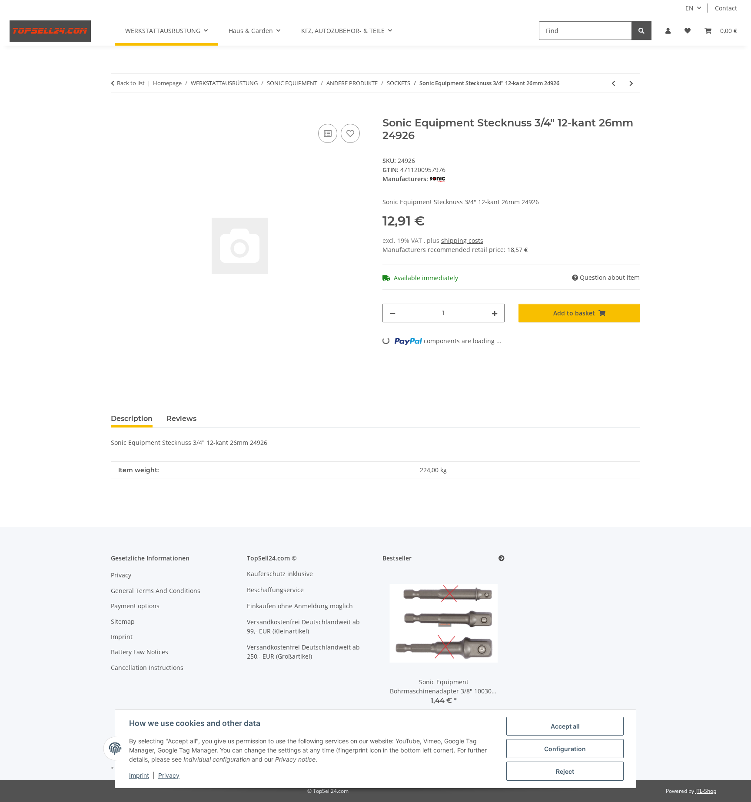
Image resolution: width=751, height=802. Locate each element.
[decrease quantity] (392, 313)
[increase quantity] (494, 313)
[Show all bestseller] (501, 558)
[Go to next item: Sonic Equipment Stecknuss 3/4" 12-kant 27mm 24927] (631, 83)
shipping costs (462, 240)
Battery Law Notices (139, 652)
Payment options (135, 606)
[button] (668, 31)
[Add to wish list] (350, 133)
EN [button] (689, 8)
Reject (565, 771)
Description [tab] (132, 418)
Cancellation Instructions (147, 667)
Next (483, 643)
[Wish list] (688, 31)
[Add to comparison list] (327, 133)
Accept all (565, 726)
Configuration (565, 748)
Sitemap (123, 621)
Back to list (131, 83)
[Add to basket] (118, 112)
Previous (404, 643)
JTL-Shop (705, 791)
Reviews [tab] (181, 418)
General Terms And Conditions (155, 591)
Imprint (139, 775)
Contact (726, 8)
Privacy (168, 775)
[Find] (641, 30)
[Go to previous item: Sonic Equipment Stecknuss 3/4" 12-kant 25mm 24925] (613, 83)
